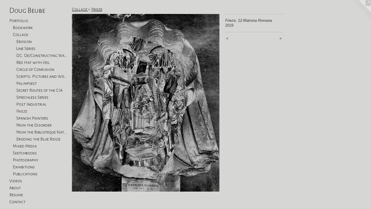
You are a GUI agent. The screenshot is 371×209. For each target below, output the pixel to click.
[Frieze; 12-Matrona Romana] (145, 103)
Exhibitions (24, 167)
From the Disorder (34, 125)
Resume (16, 194)
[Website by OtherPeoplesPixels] (359, 11)
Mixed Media (25, 146)
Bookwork (23, 27)
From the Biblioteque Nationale (41, 132)
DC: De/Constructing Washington (41, 55)
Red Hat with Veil (33, 62)
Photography (25, 160)
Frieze (21, 111)
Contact (17, 201)
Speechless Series (32, 97)
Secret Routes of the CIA (39, 90)
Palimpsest (26, 83)
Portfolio (18, 20)
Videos (15, 181)
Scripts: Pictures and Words (41, 76)
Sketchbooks (25, 153)
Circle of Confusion (35, 69)
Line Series (25, 48)
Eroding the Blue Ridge (38, 139)
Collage (20, 34)
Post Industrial (31, 104)
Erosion (24, 41)
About (15, 187)
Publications (25, 174)
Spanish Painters (32, 118)
